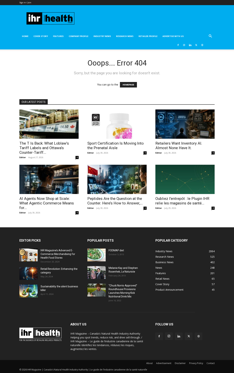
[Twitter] (196, 45)
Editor (22, 157)
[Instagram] (184, 45)
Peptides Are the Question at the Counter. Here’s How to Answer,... (115, 200)
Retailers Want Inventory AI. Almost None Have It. (178, 145)
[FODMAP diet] (96, 255)
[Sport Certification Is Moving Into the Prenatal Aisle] (117, 124)
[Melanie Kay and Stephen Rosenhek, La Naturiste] (96, 272)
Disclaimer (180, 363)
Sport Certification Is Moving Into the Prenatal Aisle (115, 145)
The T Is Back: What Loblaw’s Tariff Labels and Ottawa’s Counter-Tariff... (44, 148)
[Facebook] (178, 45)
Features (58, 36)
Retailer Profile (148, 36)
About (149, 363)
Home (25, 36)
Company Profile (78, 36)
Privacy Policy (196, 363)
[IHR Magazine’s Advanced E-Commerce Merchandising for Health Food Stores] (28, 255)
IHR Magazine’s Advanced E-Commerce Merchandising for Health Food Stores (58, 254)
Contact (211, 363)
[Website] (202, 45)
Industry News (102, 36)
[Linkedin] (190, 45)
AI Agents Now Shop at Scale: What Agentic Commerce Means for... (46, 203)
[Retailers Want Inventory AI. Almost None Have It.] (185, 124)
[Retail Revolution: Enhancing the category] (28, 273)
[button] (210, 36)
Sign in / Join (25, 2)
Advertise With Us (173, 36)
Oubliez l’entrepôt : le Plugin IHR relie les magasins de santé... (182, 200)
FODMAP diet (116, 250)
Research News (124, 36)
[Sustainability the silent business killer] (28, 291)
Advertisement (163, 363)
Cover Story (40, 36)
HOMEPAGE (128, 84)
